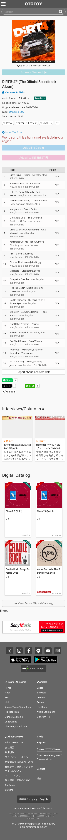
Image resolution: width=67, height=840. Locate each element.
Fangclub (24, 332)
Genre (11, 682)
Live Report (42, 707)
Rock (7, 692)
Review (40, 702)
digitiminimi (29, 827)
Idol (7, 702)
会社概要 (9, 747)
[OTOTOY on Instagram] (19, 650)
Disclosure (27, 270)
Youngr (35, 324)
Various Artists (14, 92)
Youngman (27, 353)
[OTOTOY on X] (9, 650)
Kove (29, 361)
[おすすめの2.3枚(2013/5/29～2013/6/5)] (17, 427)
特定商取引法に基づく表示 (19, 762)
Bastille (25, 279)
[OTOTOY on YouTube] (48, 650)
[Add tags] (57, 123)
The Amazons (40, 200)
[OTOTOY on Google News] (57, 650)
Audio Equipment (46, 712)
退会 (39, 778)
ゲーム (9, 122)
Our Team (10, 785)
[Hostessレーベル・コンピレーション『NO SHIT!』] (50, 427)
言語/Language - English (34, 799)
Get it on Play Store (46, 659)
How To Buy (13, 132)
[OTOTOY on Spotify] (38, 650)
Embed (11, 391)
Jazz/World (11, 721)
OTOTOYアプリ (13, 775)
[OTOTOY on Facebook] (28, 650)
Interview (41, 692)
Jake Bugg (35, 262)
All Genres (21, 682)
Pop (7, 697)
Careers (9, 790)
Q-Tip (23, 221)
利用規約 (9, 752)
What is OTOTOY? (14, 742)
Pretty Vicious (33, 183)
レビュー (8, 440)
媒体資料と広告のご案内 (18, 780)
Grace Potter (30, 209)
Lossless (40, 98)
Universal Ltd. (16, 111)
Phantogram (16, 245)
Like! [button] (31, 385)
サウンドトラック (27, 122)
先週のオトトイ (45, 717)
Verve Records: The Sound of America (48, 571)
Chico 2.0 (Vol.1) (14, 511)
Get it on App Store (20, 659)
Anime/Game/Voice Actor (18, 707)
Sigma (27, 174)
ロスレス (47, 122)
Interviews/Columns (22, 408)
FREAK (13, 195)
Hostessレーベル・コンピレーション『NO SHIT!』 (48, 448)
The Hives (15, 291)
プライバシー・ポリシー (18, 757)
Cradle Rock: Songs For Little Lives (17, 571)
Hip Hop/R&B (12, 712)
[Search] (62, 11)
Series (40, 687)
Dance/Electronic (14, 717)
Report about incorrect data (33, 372)
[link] (33, 72)
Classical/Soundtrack (16, 726)
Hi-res (8, 687)
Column (41, 697)
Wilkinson (27, 349)
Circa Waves (35, 341)
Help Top (41, 742)
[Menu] (4, 4)
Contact (41, 769)
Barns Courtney (24, 253)
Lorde (37, 270)
